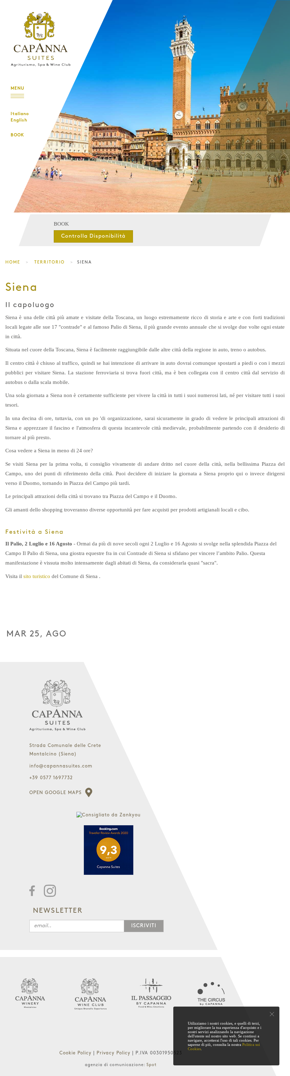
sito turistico (36, 576)
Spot (151, 1065)
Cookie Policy (76, 1053)
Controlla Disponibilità (93, 236)
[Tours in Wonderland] (38, 34)
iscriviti (143, 925)
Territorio (49, 262)
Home (12, 262)
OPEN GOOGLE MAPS (56, 793)
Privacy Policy (114, 1053)
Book (17, 135)
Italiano (20, 114)
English (19, 120)
